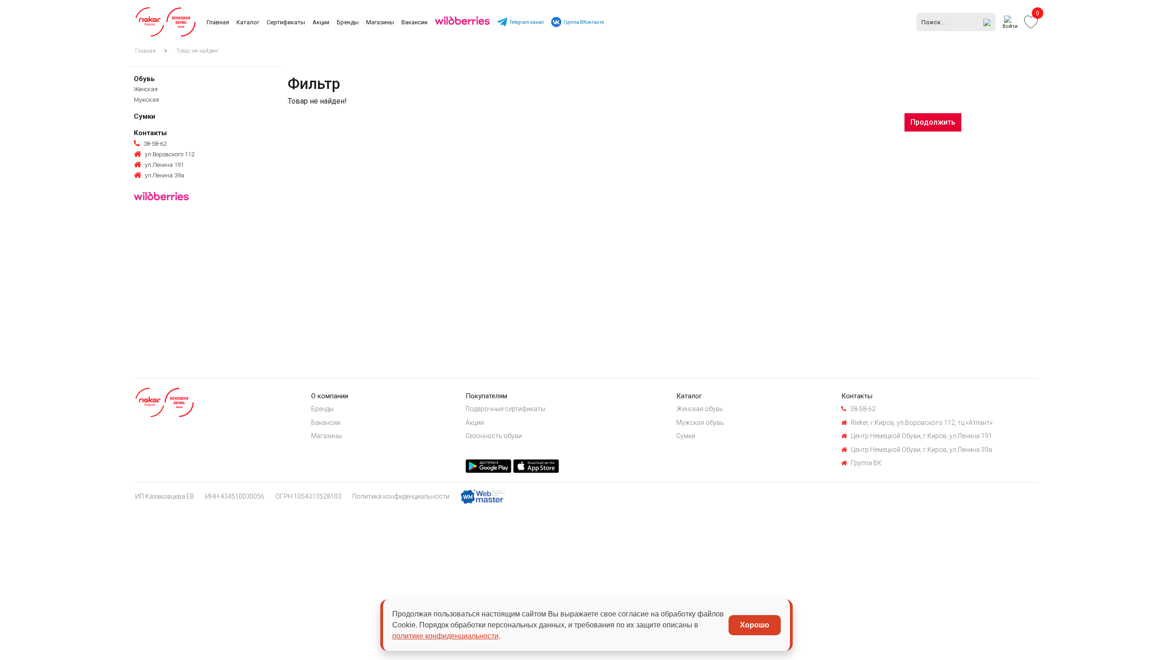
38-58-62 (154, 143)
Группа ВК (866, 463)
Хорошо (754, 625)
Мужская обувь (700, 422)
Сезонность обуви (494, 436)
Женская (146, 89)
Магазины (380, 22)
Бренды (348, 22)
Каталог (247, 22)
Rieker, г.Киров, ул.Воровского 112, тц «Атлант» (921, 422)
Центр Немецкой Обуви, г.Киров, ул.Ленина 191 (921, 436)
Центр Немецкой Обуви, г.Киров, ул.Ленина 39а (921, 449)
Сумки (144, 116)
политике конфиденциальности (445, 636)
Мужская (146, 99)
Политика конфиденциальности (400, 496)
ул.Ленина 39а (164, 175)
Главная (218, 22)
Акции (320, 22)
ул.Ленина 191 (164, 164)
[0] (1031, 21)
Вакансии (414, 22)
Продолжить (932, 122)
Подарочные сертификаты (505, 408)
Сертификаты (286, 22)
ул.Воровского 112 (169, 154)
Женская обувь (699, 408)
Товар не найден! (197, 51)
